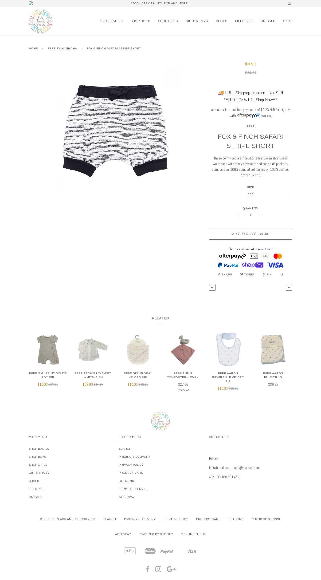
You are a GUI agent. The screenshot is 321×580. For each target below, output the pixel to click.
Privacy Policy (131, 464)
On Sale (268, 21)
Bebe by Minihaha (62, 48)
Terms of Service (134, 489)
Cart (287, 21)
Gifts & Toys (197, 21)
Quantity (250, 208)
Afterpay (127, 497)
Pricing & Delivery (134, 456)
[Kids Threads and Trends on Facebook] (148, 570)
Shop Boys (140, 21)
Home (33, 48)
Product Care (131, 472)
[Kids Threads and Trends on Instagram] (158, 570)
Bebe (250, 126)
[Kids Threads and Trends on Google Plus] (171, 570)
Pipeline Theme (193, 534)
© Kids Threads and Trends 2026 (67, 519)
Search (125, 448)
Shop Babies (111, 21)
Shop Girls (168, 21)
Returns (126, 481)
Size (250, 187)
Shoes (221, 21)
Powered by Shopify (156, 534)
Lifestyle (244, 21)
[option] (115, 127)
